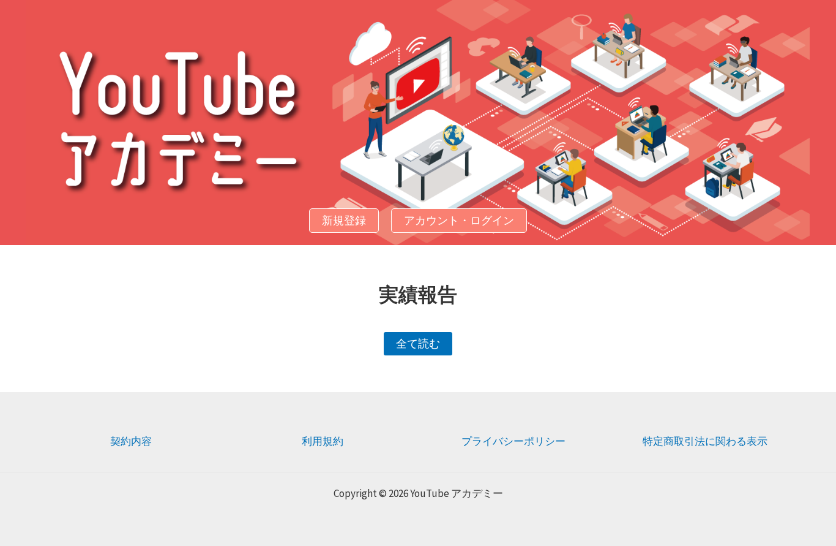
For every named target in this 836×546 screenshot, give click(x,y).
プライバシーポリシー (513, 441)
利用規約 (322, 441)
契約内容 (131, 441)
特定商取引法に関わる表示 (705, 441)
